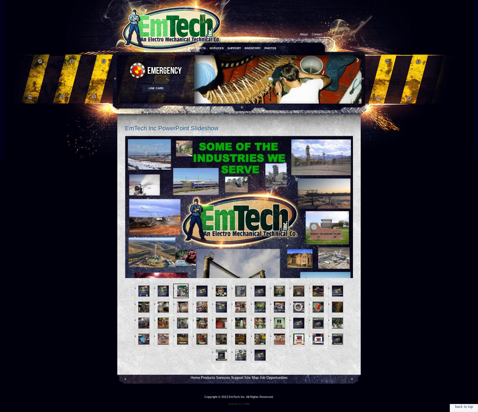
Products (208, 378)
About (304, 34)
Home (195, 378)
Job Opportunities (273, 378)
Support (237, 378)
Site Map (251, 378)
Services (223, 378)
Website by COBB (239, 404)
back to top (464, 407)
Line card (156, 88)
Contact (317, 34)
